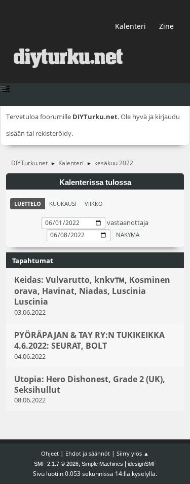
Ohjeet (50, 453)
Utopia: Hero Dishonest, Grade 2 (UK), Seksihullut (89, 384)
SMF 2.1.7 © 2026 (56, 464)
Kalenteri (130, 26)
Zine (166, 26)
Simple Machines (102, 464)
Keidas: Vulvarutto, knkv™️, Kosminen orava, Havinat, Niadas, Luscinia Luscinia (92, 291)
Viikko (94, 203)
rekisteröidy (53, 133)
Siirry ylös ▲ (133, 453)
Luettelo (27, 203)
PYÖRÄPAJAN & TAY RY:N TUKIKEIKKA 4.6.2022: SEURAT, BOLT (89, 340)
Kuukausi (63, 203)
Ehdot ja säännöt (87, 453)
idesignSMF (142, 464)
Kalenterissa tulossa (95, 182)
